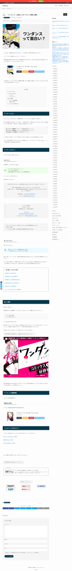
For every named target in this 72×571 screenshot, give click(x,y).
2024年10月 (55, 120)
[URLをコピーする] (43, 508)
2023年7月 (55, 155)
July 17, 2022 (34, 215)
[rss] (67, 3)
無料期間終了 (56, 232)
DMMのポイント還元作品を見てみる (12, 279)
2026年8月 (55, 68)
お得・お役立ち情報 (57, 215)
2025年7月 (55, 99)
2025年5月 (55, 103)
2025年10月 (55, 92)
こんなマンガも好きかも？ (13, 103)
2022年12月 (55, 171)
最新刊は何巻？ (12, 101)
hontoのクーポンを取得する (10, 286)
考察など (55, 234)
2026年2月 (55, 82)
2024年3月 (55, 136)
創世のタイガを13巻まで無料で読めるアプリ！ (60, 25)
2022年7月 (55, 181)
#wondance (21, 213)
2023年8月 (55, 153)
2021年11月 (55, 200)
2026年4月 (55, 78)
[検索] (68, 3)
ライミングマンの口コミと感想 (10, 436)
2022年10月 (55, 174)
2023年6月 (55, 157)
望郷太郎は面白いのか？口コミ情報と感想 (59, 56)
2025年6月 (55, 101)
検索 (65, 14)
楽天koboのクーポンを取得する (11, 276)
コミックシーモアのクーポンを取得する (13, 289)
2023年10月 (55, 148)
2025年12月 (55, 87)
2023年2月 (55, 167)
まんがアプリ (56, 218)
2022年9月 (55, 176)
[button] (8, 508)
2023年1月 (55, 169)
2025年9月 (55, 94)
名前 (5, 539)
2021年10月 (55, 202)
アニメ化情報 (56, 220)
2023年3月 (55, 164)
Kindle (19, 71)
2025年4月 (55, 106)
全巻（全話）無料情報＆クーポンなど (60, 227)
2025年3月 (55, 108)
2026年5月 (55, 75)
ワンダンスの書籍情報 (12, 100)
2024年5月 (55, 132)
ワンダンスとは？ (12, 91)
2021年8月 (55, 207)
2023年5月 (55, 160)
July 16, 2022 (31, 196)
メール (6, 543)
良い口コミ (12, 95)
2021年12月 (55, 197)
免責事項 (29, 567)
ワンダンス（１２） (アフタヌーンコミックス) (27, 412)
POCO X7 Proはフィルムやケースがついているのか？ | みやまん (60, 50)
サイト (5, 548)
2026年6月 (55, 73)
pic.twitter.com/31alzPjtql (29, 213)
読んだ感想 (10, 98)
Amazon (25, 71)
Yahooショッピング (39, 71)
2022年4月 (55, 188)
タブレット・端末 (57, 222)
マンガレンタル (56, 225)
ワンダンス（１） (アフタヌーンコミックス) (27, 66)
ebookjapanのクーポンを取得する (12, 282)
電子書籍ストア (56, 239)
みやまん (5, 5)
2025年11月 (55, 89)
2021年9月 (55, 204)
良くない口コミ (12, 96)
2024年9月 (55, 122)
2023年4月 (55, 162)
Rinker (21, 68)
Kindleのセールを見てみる (10, 273)
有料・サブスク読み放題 (58, 229)
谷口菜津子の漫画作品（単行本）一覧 (59, 52)
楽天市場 (31, 71)
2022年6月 (55, 183)
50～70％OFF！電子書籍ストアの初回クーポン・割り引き (26, 470)
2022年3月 (55, 190)
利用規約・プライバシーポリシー (38, 567)
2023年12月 (55, 143)
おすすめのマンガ (6, 17)
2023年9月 (55, 150)
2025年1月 (55, 113)
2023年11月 (55, 146)
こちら (20, 462)
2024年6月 (55, 129)
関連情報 (55, 236)
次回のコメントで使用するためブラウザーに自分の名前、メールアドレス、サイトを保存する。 (23, 552)
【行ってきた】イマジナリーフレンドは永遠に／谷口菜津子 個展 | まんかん (60, 54)
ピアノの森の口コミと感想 (9, 443)
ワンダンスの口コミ (12, 93)
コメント (6, 524)
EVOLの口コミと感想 (8, 439)
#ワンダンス (26, 212)
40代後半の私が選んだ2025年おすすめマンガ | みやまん (60, 45)
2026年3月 (55, 80)
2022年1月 (55, 195)
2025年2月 (55, 110)
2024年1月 (55, 141)
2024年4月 (55, 134)
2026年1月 (55, 85)
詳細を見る (41, 1)
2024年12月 (55, 115)
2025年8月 (55, 96)
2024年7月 (55, 127)
